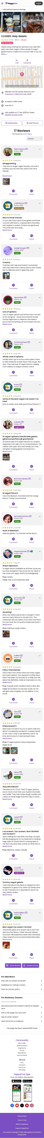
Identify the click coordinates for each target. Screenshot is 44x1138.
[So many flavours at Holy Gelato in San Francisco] (6, 457)
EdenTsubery (19, 149)
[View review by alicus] (8, 775)
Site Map (22, 1070)
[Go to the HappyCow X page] (22, 1105)
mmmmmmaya (20, 342)
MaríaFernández (21, 479)
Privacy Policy (22, 1116)
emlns (16, 384)
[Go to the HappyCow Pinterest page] (27, 1105)
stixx (16, 712)
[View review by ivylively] (8, 424)
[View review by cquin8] (8, 819)
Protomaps (14, 86)
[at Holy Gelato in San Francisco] (6, 181)
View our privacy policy (10, 989)
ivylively (17, 422)
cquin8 (17, 817)
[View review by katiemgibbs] (8, 915)
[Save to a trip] (37, 14)
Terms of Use (22, 1120)
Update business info (14, 115)
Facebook (27, 63)
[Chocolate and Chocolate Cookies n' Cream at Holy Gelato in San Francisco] (6, 633)
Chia (16, 868)
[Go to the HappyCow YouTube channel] (17, 1105)
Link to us (22, 1067)
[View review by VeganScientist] (8, 554)
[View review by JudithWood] (8, 206)
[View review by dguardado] (8, 300)
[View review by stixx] (8, 714)
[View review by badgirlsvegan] (8, 250)
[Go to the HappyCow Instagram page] (32, 1105)
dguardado (19, 297)
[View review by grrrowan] (8, 600)
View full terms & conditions (12, 1021)
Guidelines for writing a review (13, 985)
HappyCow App (22, 1074)
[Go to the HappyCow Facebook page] (12, 1105)
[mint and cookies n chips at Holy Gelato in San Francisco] (14, 750)
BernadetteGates (21, 516)
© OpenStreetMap (24, 86)
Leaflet (8, 86)
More (3, 54)
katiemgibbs (27, 134)
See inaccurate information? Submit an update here (20, 1007)
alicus (16, 772)
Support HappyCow (22, 1128)
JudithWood (19, 203)
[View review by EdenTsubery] (8, 151)
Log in (38, 3)
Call (16, 63)
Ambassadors (22, 1046)
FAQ (22, 1063)
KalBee (17, 655)
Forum (22, 1050)
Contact (22, 1065)
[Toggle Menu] (2, 3)
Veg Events (22, 1048)
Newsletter (22, 1053)
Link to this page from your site (13, 1013)
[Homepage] (11, 3)
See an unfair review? (9, 1017)
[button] (22, 74)
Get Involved (22, 1055)
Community (22, 1040)
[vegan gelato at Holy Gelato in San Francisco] (6, 750)
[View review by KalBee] (8, 658)
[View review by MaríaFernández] (8, 481)
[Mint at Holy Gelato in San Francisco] (6, 275)
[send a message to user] (27, 149)
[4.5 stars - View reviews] (5, 40)
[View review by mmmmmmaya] (8, 345)
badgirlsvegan (20, 248)
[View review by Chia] (8, 870)
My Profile (22, 1043)
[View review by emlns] (8, 387)
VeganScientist (20, 551)
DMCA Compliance (22, 1124)
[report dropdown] (40, 149)
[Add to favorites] (41, 14)
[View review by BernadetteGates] (8, 519)
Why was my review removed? (13, 981)
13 (5, 14)
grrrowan (18, 598)
